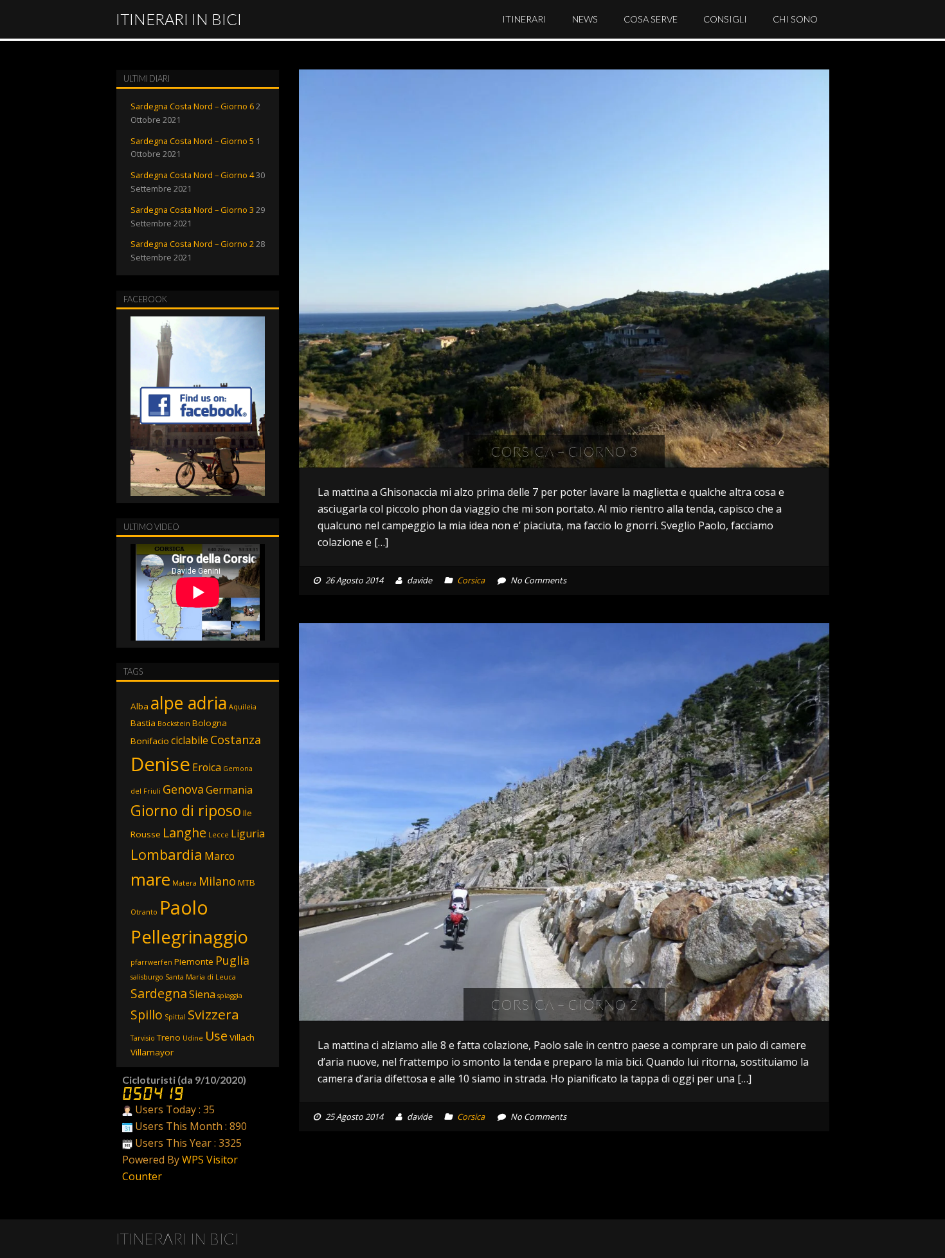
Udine (193, 1038)
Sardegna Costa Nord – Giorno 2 (192, 244)
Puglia (232, 960)
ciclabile (189, 740)
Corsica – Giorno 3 (564, 451)
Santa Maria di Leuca (200, 976)
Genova (183, 789)
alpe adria (188, 703)
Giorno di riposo (185, 810)
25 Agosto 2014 (354, 1116)
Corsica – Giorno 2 (564, 1004)
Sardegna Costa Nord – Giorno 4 (192, 175)
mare (150, 879)
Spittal (175, 1016)
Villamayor (152, 1052)
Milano (217, 881)
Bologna (209, 723)
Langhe (184, 832)
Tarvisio (142, 1038)
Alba (139, 706)
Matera (184, 883)
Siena (202, 994)
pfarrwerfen (151, 962)
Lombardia (166, 854)
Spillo (146, 1014)
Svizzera (213, 1014)
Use (216, 1035)
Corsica (471, 580)
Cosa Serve (651, 19)
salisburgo (146, 976)
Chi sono (795, 19)
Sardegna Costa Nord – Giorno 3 (192, 209)
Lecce (218, 834)
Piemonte (193, 961)
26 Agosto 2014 (354, 580)
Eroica (206, 767)
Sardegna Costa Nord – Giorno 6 (192, 106)
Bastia (143, 723)
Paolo (183, 907)
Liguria (248, 833)
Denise (160, 764)
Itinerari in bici (179, 19)
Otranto (144, 911)
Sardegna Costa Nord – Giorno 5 (192, 141)
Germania (229, 790)
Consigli (725, 19)
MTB (246, 882)
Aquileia (242, 706)
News (585, 19)
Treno (169, 1037)
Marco (219, 856)
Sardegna (158, 993)
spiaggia (229, 995)
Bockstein (174, 723)
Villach (242, 1037)
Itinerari (524, 19)
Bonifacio (149, 741)
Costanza (235, 739)
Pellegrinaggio (189, 937)
